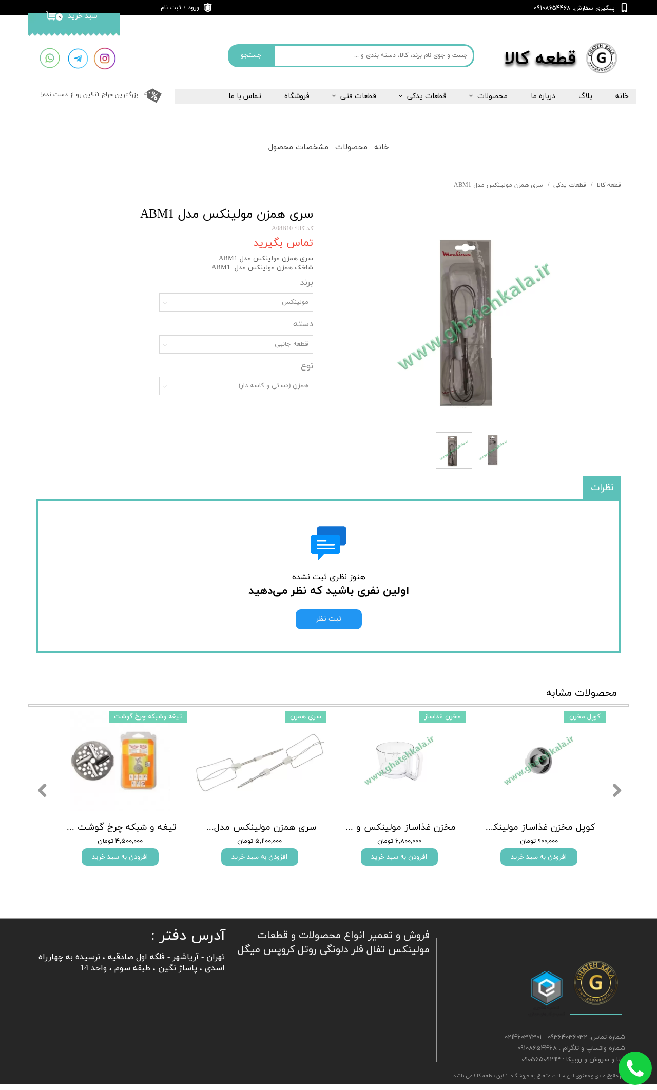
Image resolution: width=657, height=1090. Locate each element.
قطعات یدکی (427, 96)
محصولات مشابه (581, 693)
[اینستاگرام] (104, 58)
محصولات (492, 96)
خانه (622, 96)
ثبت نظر (328, 619)
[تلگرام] (78, 58)
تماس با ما (244, 96)
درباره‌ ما (543, 96)
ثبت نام (171, 8)
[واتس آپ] (49, 58)
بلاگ (585, 96)
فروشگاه (297, 96)
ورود (193, 8)
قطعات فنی (358, 96)
